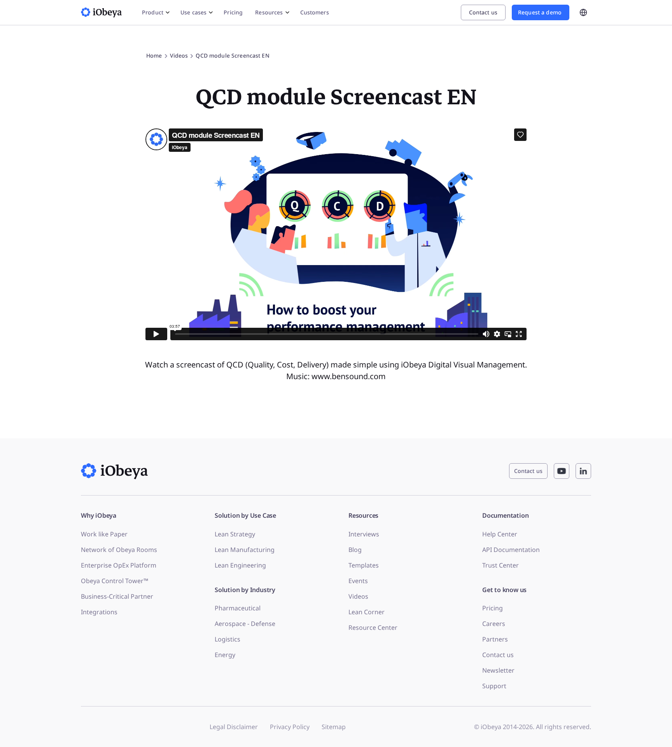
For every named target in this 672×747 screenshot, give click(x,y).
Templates (363, 565)
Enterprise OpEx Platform (118, 565)
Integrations (99, 612)
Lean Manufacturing (245, 549)
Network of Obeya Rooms (119, 549)
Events (358, 581)
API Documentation (511, 549)
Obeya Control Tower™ (114, 581)
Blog (355, 549)
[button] (232, 55)
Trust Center (500, 565)
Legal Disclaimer (234, 726)
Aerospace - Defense (245, 623)
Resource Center (372, 627)
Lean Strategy (235, 534)
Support (494, 686)
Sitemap (334, 726)
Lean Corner (366, 612)
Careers (493, 623)
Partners (495, 639)
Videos (358, 596)
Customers (314, 12)
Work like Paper (104, 534)
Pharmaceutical (238, 608)
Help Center (499, 534)
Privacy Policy (290, 726)
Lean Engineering (240, 565)
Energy (225, 654)
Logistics (227, 639)
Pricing (233, 12)
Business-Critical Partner (117, 596)
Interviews (363, 534)
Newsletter (498, 670)
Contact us (498, 654)
